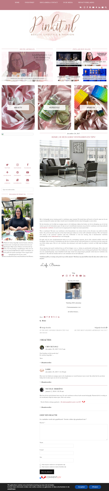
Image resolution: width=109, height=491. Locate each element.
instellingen (11, 489)
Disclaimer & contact (49, 2)
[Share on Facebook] (47, 317)
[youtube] (93, 7)
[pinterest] (90, 7)
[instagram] (84, 7)
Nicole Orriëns (54, 389)
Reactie (42, 423)
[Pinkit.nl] (54, 22)
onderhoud (54, 236)
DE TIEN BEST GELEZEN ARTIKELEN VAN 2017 (90, 328)
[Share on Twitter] (49, 317)
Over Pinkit (29, 2)
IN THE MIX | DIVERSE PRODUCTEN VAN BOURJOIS (54, 330)
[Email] (102, 7)
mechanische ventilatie (46, 228)
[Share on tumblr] (54, 317)
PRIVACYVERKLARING (86, 2)
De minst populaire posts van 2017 (71, 402)
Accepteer (81, 487)
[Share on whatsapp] (56, 317)
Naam (41, 442)
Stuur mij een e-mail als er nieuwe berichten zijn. (54, 467)
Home (17, 2)
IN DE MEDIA (68, 2)
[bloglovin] (96, 7)
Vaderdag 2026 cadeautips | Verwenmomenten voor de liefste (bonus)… (73, 307)
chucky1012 (52, 346)
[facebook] (87, 7)
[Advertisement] (73, 202)
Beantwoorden (46, 362)
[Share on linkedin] (58, 317)
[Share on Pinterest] (52, 317)
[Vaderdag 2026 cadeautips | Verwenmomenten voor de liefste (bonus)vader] (73, 291)
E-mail (42, 450)
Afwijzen (95, 487)
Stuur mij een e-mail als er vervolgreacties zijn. (53, 464)
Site (41, 457)
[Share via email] (44, 317)
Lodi (48, 369)
